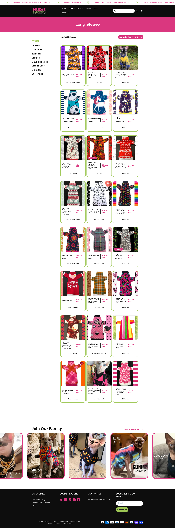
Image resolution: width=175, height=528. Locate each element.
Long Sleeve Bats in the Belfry (68, 75)
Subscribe (122, 509)
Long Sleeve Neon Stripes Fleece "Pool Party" (119, 345)
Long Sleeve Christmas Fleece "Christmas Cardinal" (68, 166)
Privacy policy (75, 521)
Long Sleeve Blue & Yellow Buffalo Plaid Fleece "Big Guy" (120, 75)
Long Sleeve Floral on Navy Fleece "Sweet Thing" (67, 256)
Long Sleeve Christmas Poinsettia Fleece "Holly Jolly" (92, 165)
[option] (87, 456)
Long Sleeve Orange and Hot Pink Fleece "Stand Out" (67, 391)
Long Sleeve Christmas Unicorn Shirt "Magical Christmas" (66, 211)
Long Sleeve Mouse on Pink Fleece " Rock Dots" (93, 345)
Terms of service (54, 523)
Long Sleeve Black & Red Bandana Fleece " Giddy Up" (94, 75)
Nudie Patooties (50, 521)
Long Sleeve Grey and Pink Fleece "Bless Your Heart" (94, 256)
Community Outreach (41, 503)
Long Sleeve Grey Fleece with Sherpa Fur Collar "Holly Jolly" (120, 256)
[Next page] (141, 410)
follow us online (131, 429)
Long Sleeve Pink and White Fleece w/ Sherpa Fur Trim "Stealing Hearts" (120, 391)
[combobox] (124, 10)
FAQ (33, 506)
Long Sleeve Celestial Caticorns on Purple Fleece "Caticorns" (119, 120)
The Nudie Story (38, 500)
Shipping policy (67, 523)
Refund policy (63, 521)
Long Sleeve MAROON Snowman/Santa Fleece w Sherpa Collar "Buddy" (67, 345)
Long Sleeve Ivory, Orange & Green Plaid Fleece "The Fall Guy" (94, 300)
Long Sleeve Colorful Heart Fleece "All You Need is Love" (120, 211)
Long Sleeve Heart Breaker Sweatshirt (67, 300)
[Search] (115, 10)
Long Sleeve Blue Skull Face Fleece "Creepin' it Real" (68, 120)
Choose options (73, 82)
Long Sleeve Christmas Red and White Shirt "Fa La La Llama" (120, 166)
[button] (71, 9)
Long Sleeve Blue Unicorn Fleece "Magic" (94, 120)
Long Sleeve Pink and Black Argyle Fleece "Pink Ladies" (94, 391)
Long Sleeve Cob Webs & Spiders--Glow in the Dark (94, 211)
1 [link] (130, 410)
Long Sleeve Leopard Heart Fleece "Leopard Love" (120, 300)
